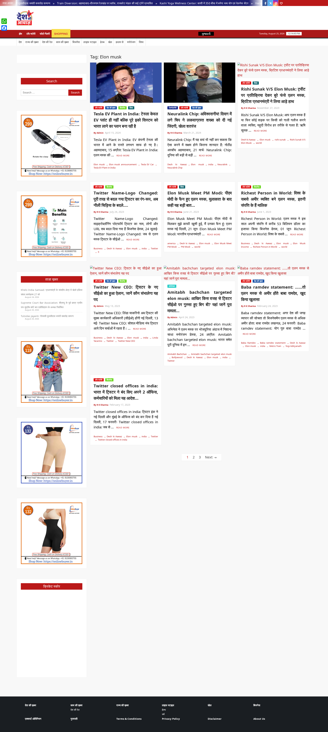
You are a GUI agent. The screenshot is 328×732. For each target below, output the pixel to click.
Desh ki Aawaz (63, 18)
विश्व (141, 42)
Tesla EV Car (147, 164)
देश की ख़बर (111, 107)
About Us (259, 718)
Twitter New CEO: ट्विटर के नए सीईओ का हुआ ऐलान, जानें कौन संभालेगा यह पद (126, 293)
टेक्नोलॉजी (172, 107)
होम (20, 33)
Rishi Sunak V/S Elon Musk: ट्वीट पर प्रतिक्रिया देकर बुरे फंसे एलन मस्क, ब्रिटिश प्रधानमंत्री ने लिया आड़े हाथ (273, 95)
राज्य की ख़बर (32, 42)
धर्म (163, 714)
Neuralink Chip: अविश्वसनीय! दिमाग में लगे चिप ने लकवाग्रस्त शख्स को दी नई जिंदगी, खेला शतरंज (199, 120)
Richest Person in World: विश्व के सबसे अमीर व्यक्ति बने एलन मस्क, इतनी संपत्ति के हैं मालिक (273, 199)
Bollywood (177, 357)
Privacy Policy (171, 718)
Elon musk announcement (123, 164)
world (259, 142)
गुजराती (74, 718)
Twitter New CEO (126, 340)
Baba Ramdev (248, 342)
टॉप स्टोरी (30, 33)
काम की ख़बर (62, 42)
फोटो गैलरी (45, 33)
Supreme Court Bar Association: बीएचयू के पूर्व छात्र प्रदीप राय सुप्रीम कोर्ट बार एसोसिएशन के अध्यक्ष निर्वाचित (51, 305)
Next (209, 457)
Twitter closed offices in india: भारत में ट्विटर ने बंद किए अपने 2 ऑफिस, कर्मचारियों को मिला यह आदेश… (126, 392)
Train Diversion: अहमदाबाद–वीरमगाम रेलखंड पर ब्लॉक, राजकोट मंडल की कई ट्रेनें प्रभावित (77, 3)
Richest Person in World (265, 246)
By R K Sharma (174, 132)
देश (20, 42)
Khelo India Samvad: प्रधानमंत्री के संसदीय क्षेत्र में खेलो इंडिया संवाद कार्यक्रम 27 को (51, 292)
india (210, 164)
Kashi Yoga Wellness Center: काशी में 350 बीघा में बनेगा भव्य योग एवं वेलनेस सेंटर (176, 3)
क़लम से (120, 42)
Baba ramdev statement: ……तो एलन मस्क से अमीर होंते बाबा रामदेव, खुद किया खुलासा (273, 293)
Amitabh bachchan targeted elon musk (211, 354)
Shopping (61, 33)
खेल (110, 42)
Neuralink (222, 164)
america (171, 243)
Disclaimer (215, 718)
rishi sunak (280, 139)
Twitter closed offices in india (112, 439)
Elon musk (99, 164)
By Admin (99, 132)
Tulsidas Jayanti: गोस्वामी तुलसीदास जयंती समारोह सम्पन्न (47, 316)
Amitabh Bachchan (177, 354)
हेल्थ (102, 42)
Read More (123, 155)
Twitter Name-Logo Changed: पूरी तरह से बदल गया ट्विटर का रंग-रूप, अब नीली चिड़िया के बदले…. (126, 199)
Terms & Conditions (128, 718)
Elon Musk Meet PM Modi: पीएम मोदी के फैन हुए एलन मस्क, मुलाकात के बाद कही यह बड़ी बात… (199, 199)
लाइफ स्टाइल (90, 42)
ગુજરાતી (206, 33)
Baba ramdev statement (273, 342)
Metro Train (275, 346)
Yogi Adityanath (293, 346)
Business (98, 248)
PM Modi (185, 246)
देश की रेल (47, 42)
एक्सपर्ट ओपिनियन (33, 718)
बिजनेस (76, 42)
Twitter (154, 248)
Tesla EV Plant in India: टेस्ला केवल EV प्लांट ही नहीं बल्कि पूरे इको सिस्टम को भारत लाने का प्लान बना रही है (126, 120)
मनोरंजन (131, 42)
